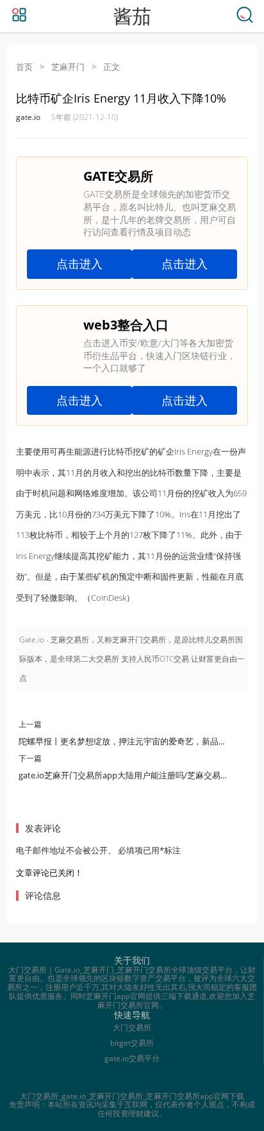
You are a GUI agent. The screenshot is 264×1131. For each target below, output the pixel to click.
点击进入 (79, 263)
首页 (24, 66)
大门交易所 (132, 1027)
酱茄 (132, 16)
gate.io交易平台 (132, 1058)
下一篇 (30, 758)
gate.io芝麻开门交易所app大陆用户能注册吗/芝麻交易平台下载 (136, 775)
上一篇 (30, 724)
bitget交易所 (132, 1042)
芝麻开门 (68, 66)
